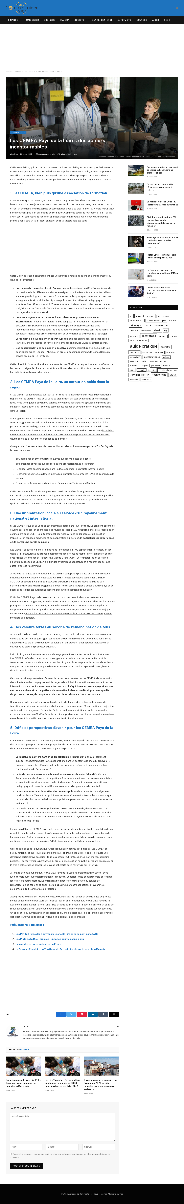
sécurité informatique (168, 370)
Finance (13, 20)
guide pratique (144, 346)
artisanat (140, 316)
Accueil (9, 71)
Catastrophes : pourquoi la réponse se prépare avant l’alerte (160, 187)
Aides (155, 20)
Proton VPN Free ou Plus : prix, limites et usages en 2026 (161, 256)
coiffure (147, 325)
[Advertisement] (92, 47)
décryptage (148, 335)
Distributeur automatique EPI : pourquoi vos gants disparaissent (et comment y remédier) (162, 221)
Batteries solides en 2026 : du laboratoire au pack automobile (162, 203)
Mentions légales (115, 1194)
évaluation (146, 379)
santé (132, 370)
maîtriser (166, 357)
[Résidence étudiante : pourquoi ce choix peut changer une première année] (136, 170)
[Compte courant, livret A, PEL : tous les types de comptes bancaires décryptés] (23, 1066)
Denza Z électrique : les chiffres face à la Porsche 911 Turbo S (161, 291)
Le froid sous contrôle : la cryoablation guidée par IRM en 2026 (162, 273)
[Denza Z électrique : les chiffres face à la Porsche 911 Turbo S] (136, 291)
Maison (65, 20)
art (131, 316)
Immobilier (32, 20)
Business (49, 20)
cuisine (134, 330)
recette (166, 366)
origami (145, 366)
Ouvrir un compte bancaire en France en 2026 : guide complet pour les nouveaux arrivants (100, 1085)
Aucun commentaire (46, 154)
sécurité (152, 370)
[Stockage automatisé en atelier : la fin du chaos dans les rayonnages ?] (136, 241)
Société (79, 20)
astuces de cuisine (136, 321)
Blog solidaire (18, 133)
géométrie (165, 347)
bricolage (135, 325)
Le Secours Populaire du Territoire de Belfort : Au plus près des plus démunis (60, 949)
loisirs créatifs (135, 357)
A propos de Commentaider (80, 1194)
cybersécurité (146, 330)
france (173, 336)
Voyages (142, 20)
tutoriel (172, 375)
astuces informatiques (156, 321)
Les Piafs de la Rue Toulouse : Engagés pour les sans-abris (50, 939)
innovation (134, 352)
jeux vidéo (170, 352)
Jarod (26, 1026)
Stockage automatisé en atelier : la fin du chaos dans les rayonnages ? (162, 240)
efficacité (162, 336)
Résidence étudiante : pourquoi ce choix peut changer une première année (162, 170)
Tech (167, 20)
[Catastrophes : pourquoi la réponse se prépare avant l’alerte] (136, 188)
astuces (151, 316)
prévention (155, 366)
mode (143, 361)
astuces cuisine (163, 316)
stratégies (141, 370)
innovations (147, 352)
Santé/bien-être (102, 20)
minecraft (134, 361)
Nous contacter (100, 1194)
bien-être (172, 321)
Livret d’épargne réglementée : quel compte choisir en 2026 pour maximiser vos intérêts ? (62, 1083)
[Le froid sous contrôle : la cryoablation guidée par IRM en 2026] (136, 274)
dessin (157, 330)
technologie (159, 374)
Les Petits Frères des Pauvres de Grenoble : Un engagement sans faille (57, 934)
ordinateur (134, 366)
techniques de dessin (139, 375)
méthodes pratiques (157, 361)
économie (134, 380)
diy (165, 330)
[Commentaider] (22, 8)
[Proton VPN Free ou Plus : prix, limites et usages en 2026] (136, 258)
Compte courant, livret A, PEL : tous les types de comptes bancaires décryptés (23, 1083)
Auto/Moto (124, 20)
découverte (134, 336)
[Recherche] (177, 8)
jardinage (159, 352)
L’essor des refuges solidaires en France (39, 944)
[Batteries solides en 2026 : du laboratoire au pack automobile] (136, 205)
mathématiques (151, 357)
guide (132, 340)
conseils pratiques (161, 325)
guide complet (142, 340)
